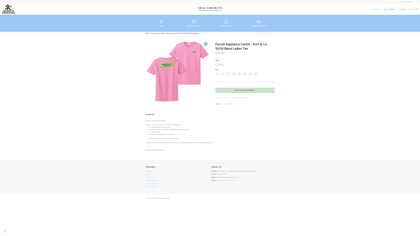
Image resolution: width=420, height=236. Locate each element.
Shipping (221, 82)
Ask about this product (267, 82)
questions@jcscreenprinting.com (227, 180)
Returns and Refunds (152, 180)
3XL (245, 74)
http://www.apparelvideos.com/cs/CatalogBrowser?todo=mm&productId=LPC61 (185, 142)
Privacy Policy (150, 177)
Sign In (372, 9)
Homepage (149, 171)
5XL (256, 74)
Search (147, 174)
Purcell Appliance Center (157, 33)
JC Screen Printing (227, 104)
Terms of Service (151, 186)
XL (234, 74)
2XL (239, 74)
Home (147, 33)
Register (379, 9)
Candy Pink (219, 64)
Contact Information (152, 183)
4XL (250, 74)
